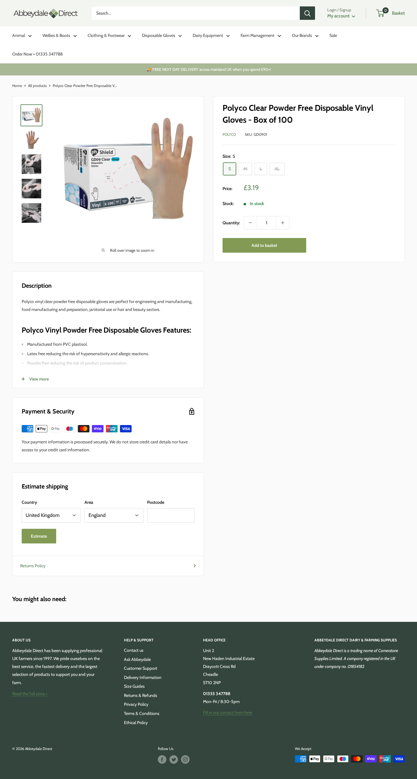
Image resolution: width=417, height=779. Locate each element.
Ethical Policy (136, 722)
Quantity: (231, 222)
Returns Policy (32, 565)
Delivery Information (142, 677)
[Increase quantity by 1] (282, 222)
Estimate (39, 536)
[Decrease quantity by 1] (250, 222)
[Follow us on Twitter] (173, 759)
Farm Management (257, 35)
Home (17, 85)
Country (29, 502)
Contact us (133, 650)
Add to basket (264, 245)
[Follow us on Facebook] (162, 759)
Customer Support (140, 668)
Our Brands (302, 35)
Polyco (229, 134)
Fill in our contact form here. (228, 712)
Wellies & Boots (56, 35)
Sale (333, 35)
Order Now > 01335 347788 (37, 54)
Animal (18, 35)
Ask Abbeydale (137, 659)
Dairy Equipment (208, 35)
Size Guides (134, 686)
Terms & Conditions (141, 713)
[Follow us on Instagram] (185, 759)
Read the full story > (30, 693)
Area (89, 502)
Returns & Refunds (140, 695)
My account (338, 16)
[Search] (307, 13)
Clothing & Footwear (106, 35)
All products (37, 85)
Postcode (155, 502)
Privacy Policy (136, 704)
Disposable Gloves (158, 35)
